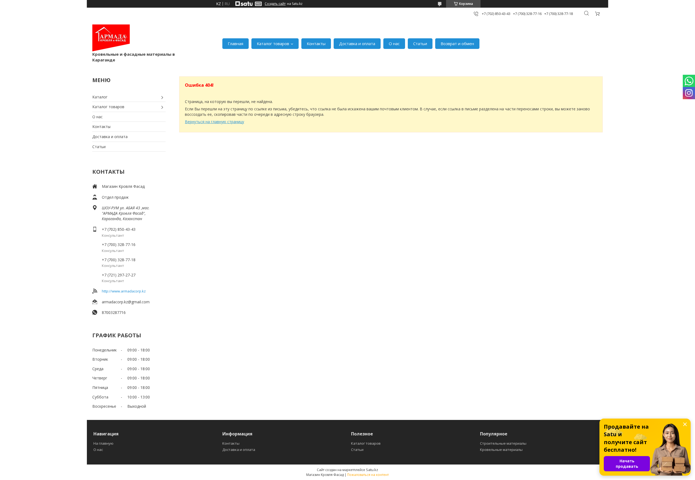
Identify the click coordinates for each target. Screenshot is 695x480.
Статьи (420, 43)
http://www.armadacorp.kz (124, 291)
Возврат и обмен (457, 43)
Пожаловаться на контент (368, 474)
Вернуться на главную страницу (214, 121)
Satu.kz (372, 469)
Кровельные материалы (501, 449)
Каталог (100, 96)
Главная (235, 43)
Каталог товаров (273, 43)
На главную (103, 443)
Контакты (316, 43)
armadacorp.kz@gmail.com (126, 301)
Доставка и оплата (357, 43)
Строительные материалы (503, 443)
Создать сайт (275, 4)
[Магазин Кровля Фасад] (111, 37)
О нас (394, 43)
